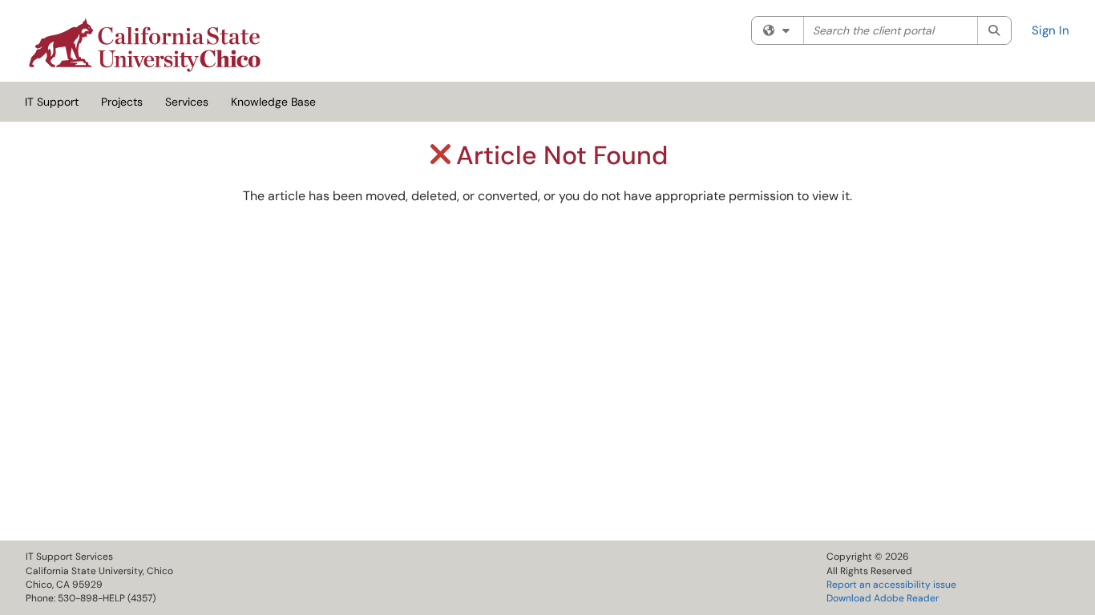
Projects (122, 101)
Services (186, 101)
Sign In (1050, 30)
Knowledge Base (273, 101)
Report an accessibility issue (891, 584)
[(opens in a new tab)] (145, 45)
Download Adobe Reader (882, 598)
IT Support (52, 101)
